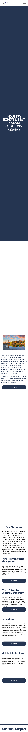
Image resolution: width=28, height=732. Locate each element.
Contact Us (14, 387)
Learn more (14, 580)
